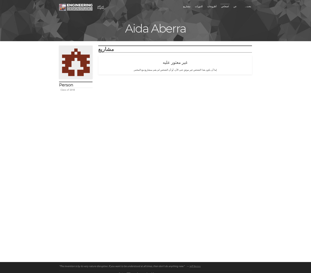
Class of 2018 (67, 89)
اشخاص (225, 6)
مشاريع (186, 6)
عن (235, 6)
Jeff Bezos (195, 266)
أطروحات (212, 6)
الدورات (199, 6)
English (100, 7)
